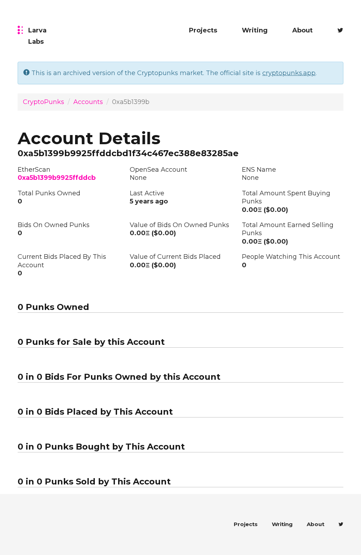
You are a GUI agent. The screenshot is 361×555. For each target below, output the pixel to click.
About (302, 30)
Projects (203, 30)
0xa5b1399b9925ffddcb (57, 178)
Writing (255, 30)
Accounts (88, 102)
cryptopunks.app (289, 73)
